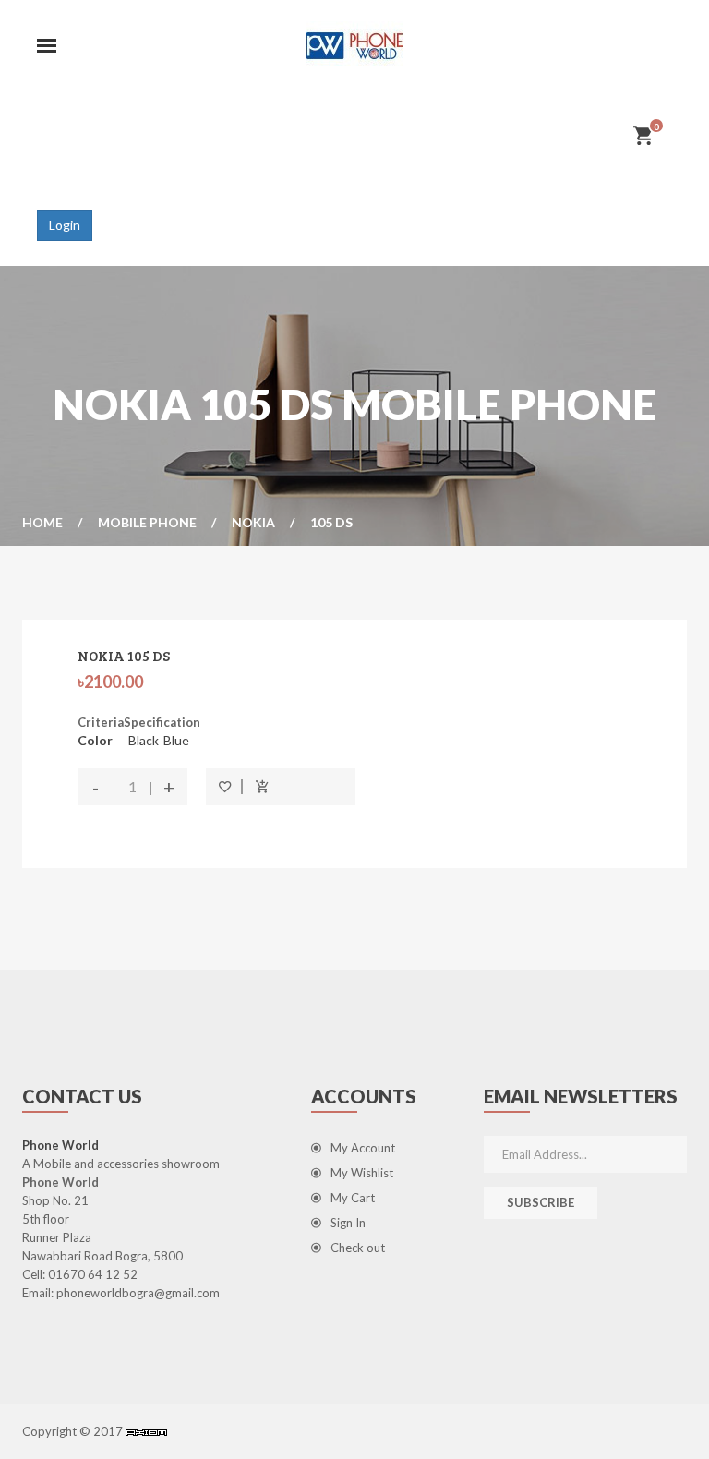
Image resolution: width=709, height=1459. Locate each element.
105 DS (331, 522)
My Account (362, 1147)
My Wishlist (361, 1172)
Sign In (348, 1222)
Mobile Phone (147, 522)
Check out (357, 1247)
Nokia (253, 522)
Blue (176, 740)
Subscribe (540, 1202)
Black (143, 740)
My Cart (352, 1197)
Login (64, 225)
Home (42, 522)
